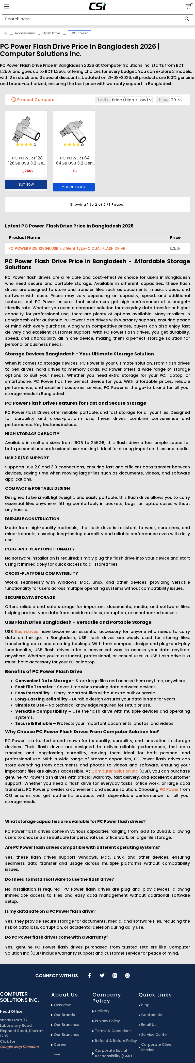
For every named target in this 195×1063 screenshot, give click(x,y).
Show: (163, 99)
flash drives (26, 631)
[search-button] (186, 19)
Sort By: (103, 99)
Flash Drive (51, 33)
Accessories (25, 33)
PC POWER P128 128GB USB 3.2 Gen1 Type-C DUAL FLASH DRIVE (27, 161)
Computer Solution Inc (114, 771)
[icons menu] (89, 975)
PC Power (169, 789)
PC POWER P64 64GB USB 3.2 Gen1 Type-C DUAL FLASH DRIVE (75, 161)
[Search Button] (188, 6)
